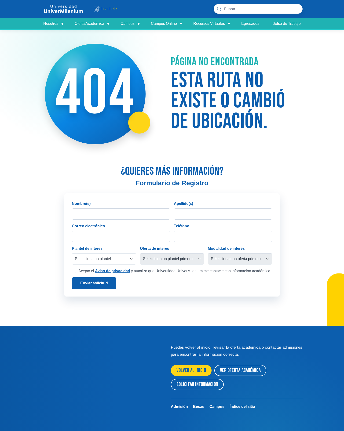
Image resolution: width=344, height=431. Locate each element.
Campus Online (166, 23)
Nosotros (53, 23)
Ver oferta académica (240, 370)
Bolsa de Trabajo (286, 23)
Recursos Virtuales (211, 23)
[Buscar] (297, 9)
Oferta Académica (92, 23)
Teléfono (181, 226)
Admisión (179, 407)
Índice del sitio (242, 407)
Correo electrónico (88, 226)
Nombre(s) (81, 204)
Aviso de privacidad (112, 271)
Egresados (250, 23)
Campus (130, 23)
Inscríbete (109, 9)
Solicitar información (197, 384)
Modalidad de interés (226, 248)
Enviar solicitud (94, 283)
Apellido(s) (183, 204)
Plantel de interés (87, 248)
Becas (198, 407)
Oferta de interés (154, 248)
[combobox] (257, 9)
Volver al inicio (191, 370)
